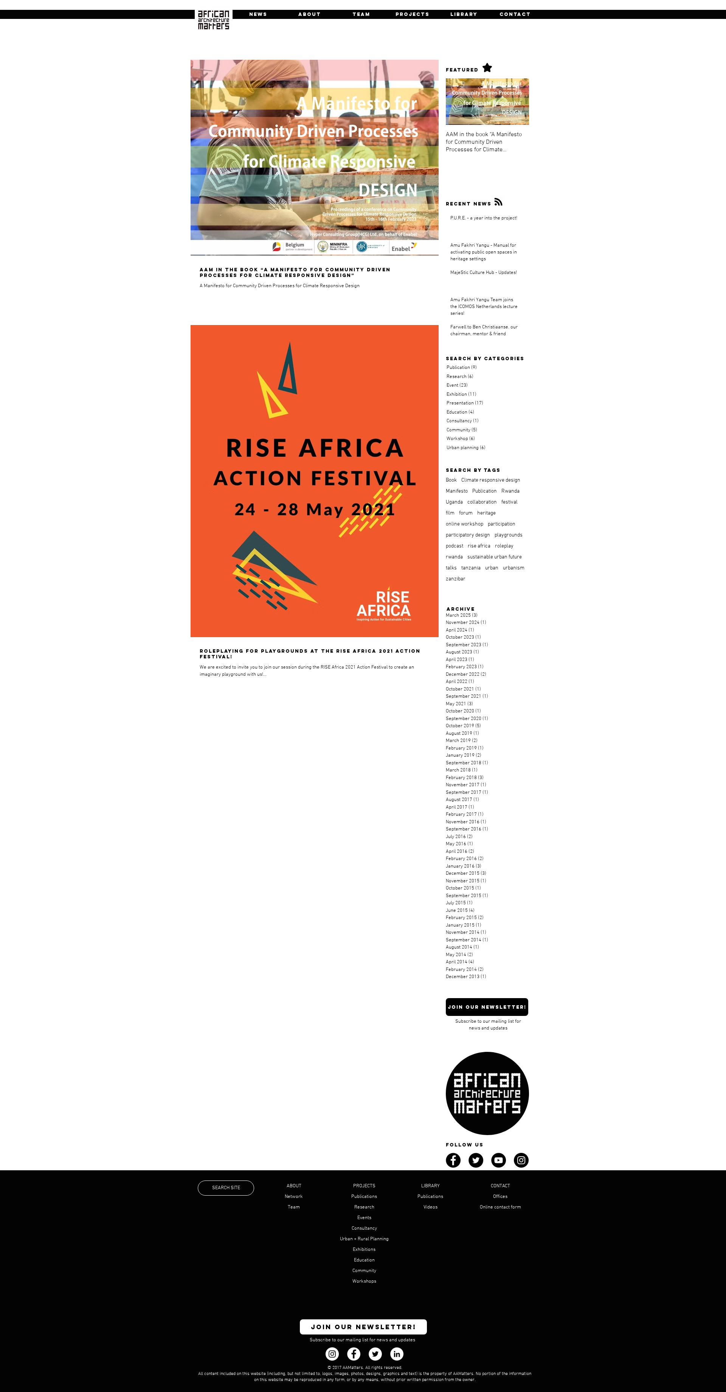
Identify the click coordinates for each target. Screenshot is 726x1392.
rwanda (454, 557)
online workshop (464, 524)
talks (451, 568)
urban (491, 568)
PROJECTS (364, 1186)
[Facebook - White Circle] (353, 1354)
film (450, 513)
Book (451, 480)
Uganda (454, 502)
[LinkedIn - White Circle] (396, 1354)
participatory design (468, 535)
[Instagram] (332, 1354)
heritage (486, 513)
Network (294, 1197)
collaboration (482, 502)
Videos (430, 1207)
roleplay (504, 546)
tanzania (471, 568)
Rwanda (510, 491)
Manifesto (457, 491)
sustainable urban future (494, 557)
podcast (454, 546)
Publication (484, 491)
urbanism (513, 568)
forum (466, 513)
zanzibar (455, 579)
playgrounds (509, 535)
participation (501, 524)
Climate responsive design (490, 480)
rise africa (479, 546)
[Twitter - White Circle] (375, 1354)
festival (509, 502)
